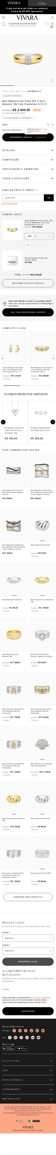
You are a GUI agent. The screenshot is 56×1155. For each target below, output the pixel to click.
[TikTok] (31, 1030)
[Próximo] (52, 422)
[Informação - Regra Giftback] (33, 118)
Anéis (18, 91)
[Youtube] (43, 1030)
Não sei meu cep (10, 204)
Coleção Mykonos (11, 96)
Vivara (4, 91)
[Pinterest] (25, 1030)
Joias (11, 91)
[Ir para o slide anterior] (3, 358)
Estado (6, 932)
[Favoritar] (52, 81)
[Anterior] (3, 422)
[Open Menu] (3, 17)
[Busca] (19, 24)
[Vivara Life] (42, 3)
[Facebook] (14, 1030)
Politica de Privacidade (40, 998)
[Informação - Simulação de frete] (36, 190)
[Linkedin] (37, 1030)
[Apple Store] (22, 1048)
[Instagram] (20, 1030)
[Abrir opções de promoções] (53, 9)
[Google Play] (8, 1048)
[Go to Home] (14, 3)
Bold (24, 91)
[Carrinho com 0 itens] (52, 24)
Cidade (6, 945)
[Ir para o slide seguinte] (53, 358)
